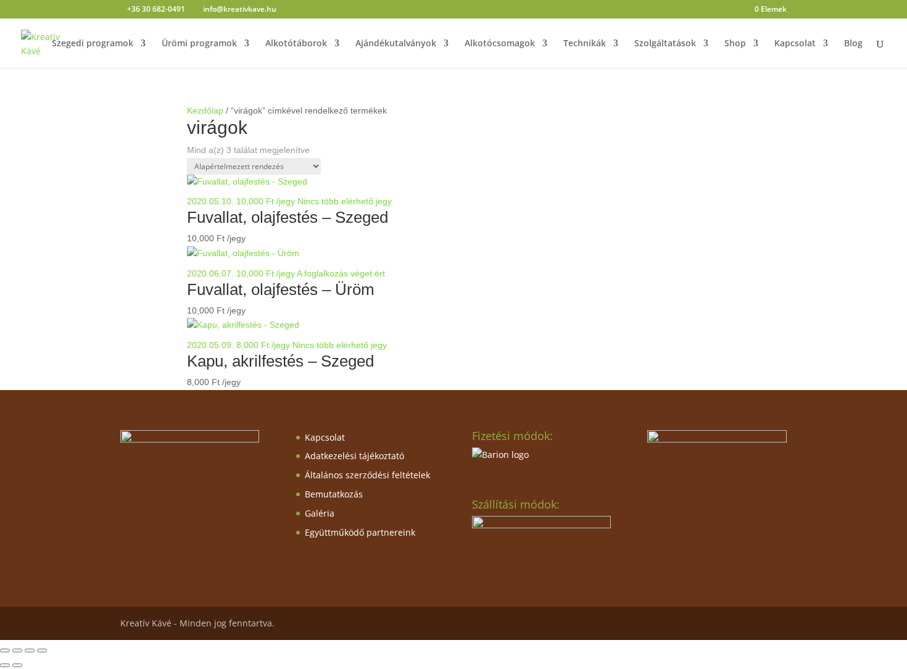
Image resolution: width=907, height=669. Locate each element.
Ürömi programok (199, 44)
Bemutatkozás (334, 494)
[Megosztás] (30, 650)
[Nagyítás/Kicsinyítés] (5, 650)
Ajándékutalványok (395, 44)
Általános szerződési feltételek (367, 475)
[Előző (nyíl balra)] (5, 665)
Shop (735, 44)
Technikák (584, 44)
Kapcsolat (795, 44)
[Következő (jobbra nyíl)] (17, 665)
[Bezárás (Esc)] (42, 650)
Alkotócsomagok (500, 44)
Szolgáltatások (665, 44)
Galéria (319, 513)
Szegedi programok (92, 44)
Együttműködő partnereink (360, 532)
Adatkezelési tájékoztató (354, 456)
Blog (853, 44)
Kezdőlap (205, 110)
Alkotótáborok (296, 44)
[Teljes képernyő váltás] (17, 650)
